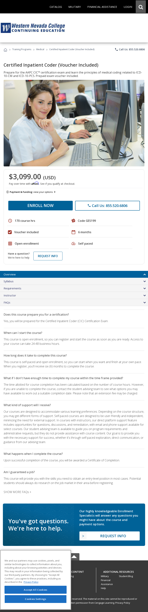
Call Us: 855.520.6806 (130, 49)
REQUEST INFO (48, 256)
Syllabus (9, 281)
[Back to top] (74, 571)
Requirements (12, 288)
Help (103, 588)
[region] (35, 580)
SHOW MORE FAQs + (17, 492)
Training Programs (21, 49)
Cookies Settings (35, 599)
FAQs (7, 302)
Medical (40, 49)
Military (105, 576)
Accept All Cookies (35, 589)
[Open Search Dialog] (141, 6)
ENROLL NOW (40, 205)
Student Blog (126, 576)
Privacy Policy (122, 602)
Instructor (10, 295)
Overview (10, 274)
